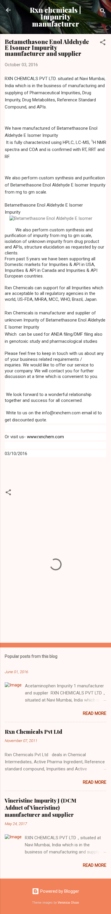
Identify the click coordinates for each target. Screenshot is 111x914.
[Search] (102, 12)
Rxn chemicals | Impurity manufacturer (55, 16)
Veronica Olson (68, 903)
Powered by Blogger (59, 891)
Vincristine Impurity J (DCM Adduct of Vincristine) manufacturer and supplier (40, 807)
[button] (102, 43)
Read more (94, 713)
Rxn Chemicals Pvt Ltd (33, 731)
